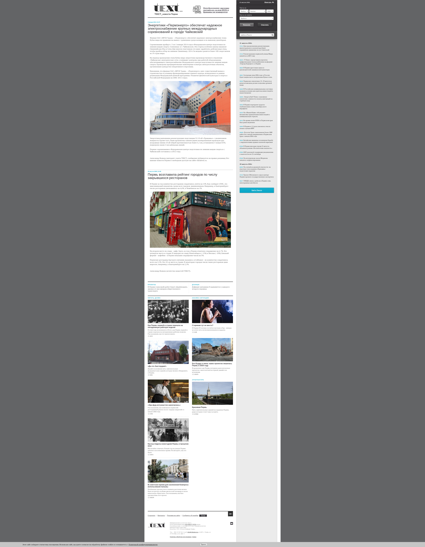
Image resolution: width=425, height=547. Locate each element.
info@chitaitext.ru (192, 532)
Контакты (161, 515)
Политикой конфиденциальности (143, 544)
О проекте (151, 515)
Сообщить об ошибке (190, 515)
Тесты (203, 515)
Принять (203, 544)
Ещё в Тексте (257, 190)
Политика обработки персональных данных (183, 537)
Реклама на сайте (173, 515)
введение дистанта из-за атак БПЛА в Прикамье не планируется (216, 10)
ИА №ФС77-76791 (190, 524)
